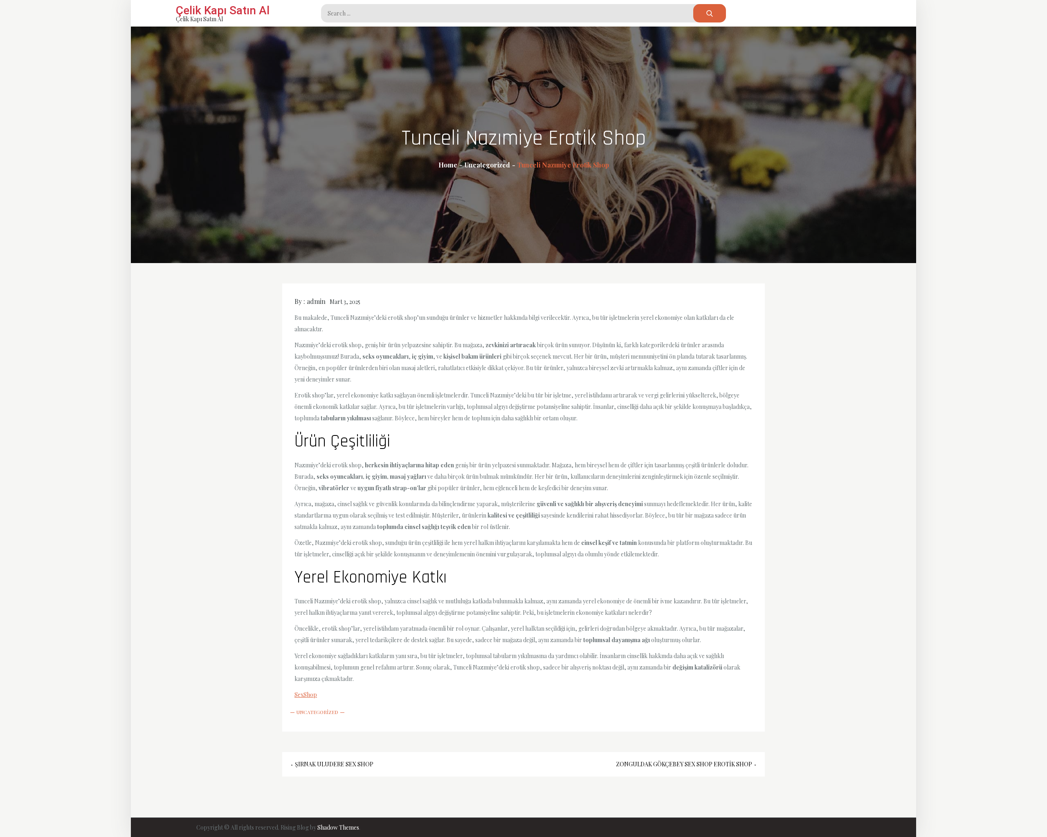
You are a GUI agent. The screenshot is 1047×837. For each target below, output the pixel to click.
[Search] (709, 13)
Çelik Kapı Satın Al (223, 10)
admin (316, 301)
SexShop (305, 695)
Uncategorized (317, 712)
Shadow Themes (338, 827)
